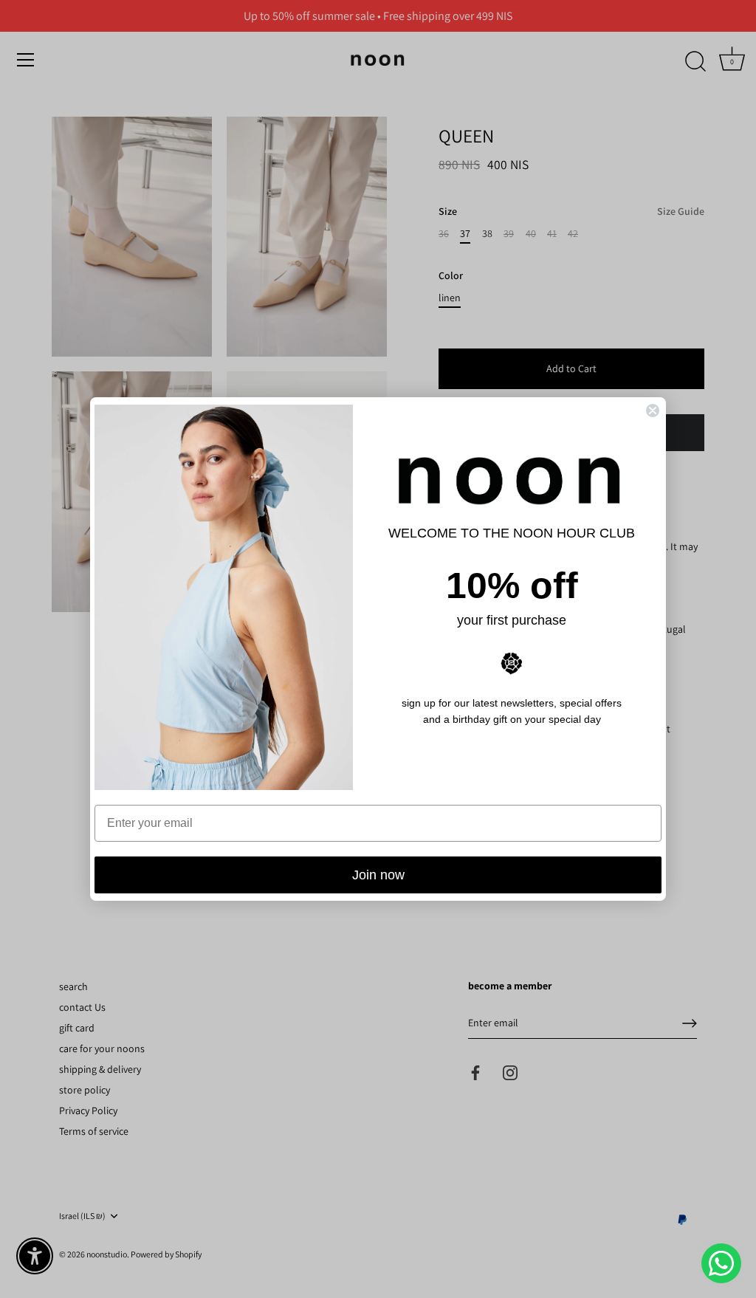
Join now (378, 875)
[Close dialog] (652, 410)
